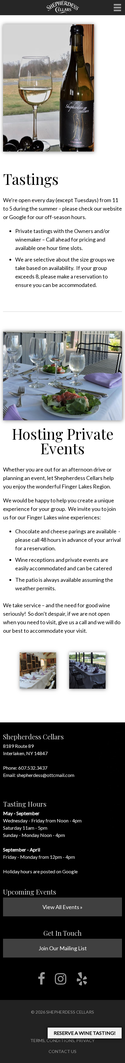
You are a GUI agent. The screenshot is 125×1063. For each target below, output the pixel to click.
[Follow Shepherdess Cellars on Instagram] (60, 978)
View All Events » (62, 907)
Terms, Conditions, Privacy (62, 1040)
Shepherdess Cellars (70, 1012)
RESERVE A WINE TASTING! (85, 1033)
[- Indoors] (38, 686)
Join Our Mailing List (63, 948)
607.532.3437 (32, 768)
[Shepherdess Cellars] (62, 13)
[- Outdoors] (87, 686)
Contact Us (62, 1051)
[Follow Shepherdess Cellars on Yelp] (82, 978)
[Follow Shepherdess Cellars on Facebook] (41, 978)
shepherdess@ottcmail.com (45, 775)
